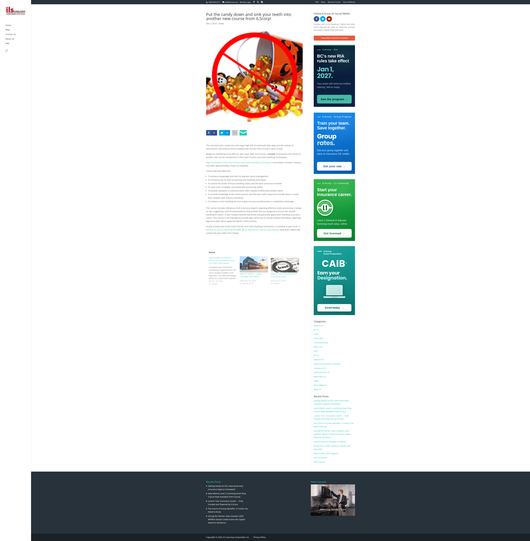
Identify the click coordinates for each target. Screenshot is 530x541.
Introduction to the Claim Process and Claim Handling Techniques (240, 162)
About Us (10, 39)
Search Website (349, 2)
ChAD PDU (318, 338)
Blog (8, 30)
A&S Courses (319, 462)
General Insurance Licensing (327, 364)
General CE (319, 359)
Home (8, 25)
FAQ (317, 2)
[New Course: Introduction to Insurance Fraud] (285, 264)
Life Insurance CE (322, 372)
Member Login (245, 2)
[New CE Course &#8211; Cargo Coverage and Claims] (254, 264)
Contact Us (11, 34)
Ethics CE (318, 347)
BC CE (316, 329)
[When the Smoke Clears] (333, 500)
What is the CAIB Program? (326, 453)
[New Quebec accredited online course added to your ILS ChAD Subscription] (224, 270)
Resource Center (334, 2)
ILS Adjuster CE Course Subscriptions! (262, 229)
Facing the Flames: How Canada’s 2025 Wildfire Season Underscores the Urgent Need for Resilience (332, 434)
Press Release (320, 385)
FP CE (316, 355)
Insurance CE (320, 368)
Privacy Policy (259, 537)
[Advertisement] (238, 294)
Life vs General (320, 457)
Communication (321, 342)
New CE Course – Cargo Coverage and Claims (250, 275)
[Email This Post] (243, 133)
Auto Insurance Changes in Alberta (330, 441)
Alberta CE (318, 325)
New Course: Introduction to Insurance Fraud (284, 275)
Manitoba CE (319, 376)
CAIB (316, 334)
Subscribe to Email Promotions (334, 38)
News (323, 2)
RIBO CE (317, 389)
